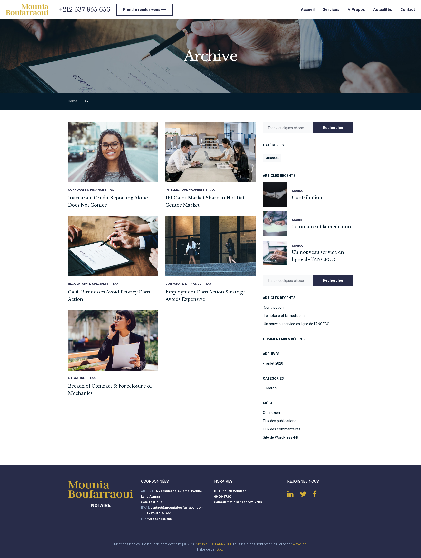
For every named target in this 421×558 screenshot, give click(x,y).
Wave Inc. (299, 544)
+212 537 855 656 (84, 9)
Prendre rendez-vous (141, 10)
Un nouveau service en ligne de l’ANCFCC (296, 324)
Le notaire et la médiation (284, 315)
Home (72, 101)
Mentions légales (127, 544)
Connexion (271, 412)
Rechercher (333, 127)
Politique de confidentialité (162, 544)
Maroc (272, 158)
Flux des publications (279, 421)
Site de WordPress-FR (280, 437)
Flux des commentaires (281, 429)
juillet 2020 (274, 363)
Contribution (274, 307)
